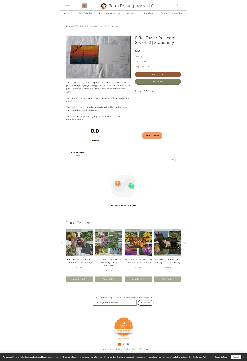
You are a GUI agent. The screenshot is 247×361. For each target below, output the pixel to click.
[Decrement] (137, 61)
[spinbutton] (141, 61)
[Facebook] (128, 344)
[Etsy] (119, 344)
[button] (176, 6)
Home (69, 26)
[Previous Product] (62, 242)
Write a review (152, 135)
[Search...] (84, 5)
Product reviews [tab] (78, 153)
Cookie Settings (220, 357)
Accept (236, 357)
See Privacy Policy (199, 357)
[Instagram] (123, 344)
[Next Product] (185, 242)
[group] (123, 255)
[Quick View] (167, 242)
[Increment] (145, 61)
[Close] (243, 357)
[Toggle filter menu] (173, 160)
